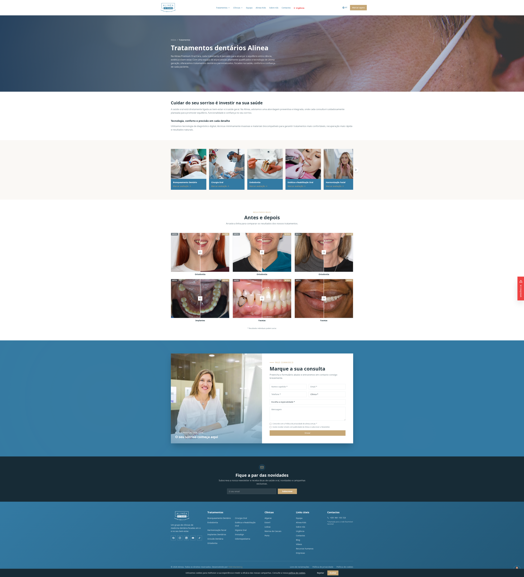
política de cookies (296, 573)
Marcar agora (358, 7)
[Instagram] (179, 537)
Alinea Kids (261, 7)
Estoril (267, 522)
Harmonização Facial (216, 530)
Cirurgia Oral (241, 518)
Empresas (300, 553)
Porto (267, 535)
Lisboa (267, 527)
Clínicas (236, 7)
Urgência (300, 8)
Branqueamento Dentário (219, 518)
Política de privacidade (322, 567)
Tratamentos (221, 7)
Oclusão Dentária (215, 538)
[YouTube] (192, 537)
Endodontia (212, 522)
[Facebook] (173, 537)
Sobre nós (273, 7)
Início (173, 40)
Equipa (249, 7)
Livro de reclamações (299, 567)
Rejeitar (320, 573)
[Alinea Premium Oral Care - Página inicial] (168, 7)
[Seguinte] (356, 170)
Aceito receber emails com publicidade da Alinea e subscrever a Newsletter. (301, 427)
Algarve (268, 518)
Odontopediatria (242, 538)
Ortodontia (212, 543)
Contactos (286, 7)
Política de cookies (345, 567)
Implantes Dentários (216, 534)
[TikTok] (199, 537)
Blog (298, 540)
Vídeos (299, 544)
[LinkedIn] (186, 537)
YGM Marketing (235, 567)
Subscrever (287, 491)
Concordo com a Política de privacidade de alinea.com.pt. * (295, 424)
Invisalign (239, 534)
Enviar (307, 433)
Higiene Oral (241, 530)
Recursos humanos (304, 548)
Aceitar (333, 573)
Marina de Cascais (273, 531)
